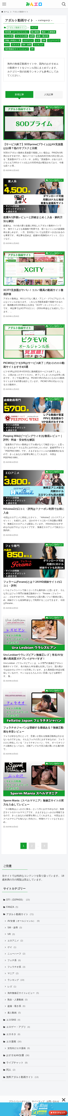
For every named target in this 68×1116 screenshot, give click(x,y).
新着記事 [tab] (19, 94)
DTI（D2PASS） (18, 899)
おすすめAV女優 (17, 1055)
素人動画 (35, 32)
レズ (38, 40)
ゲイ (7, 45)
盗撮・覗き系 (42, 36)
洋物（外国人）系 (12, 40)
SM (43, 40)
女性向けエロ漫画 (18, 1048)
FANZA (12, 907)
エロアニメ (28, 40)
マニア (34, 27)
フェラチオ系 (21, 36)
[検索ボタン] (64, 4)
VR (32, 49)
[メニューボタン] (4, 4)
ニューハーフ (54, 40)
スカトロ (15, 45)
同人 (10, 1069)
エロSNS (13, 1019)
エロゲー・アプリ (18, 1026)
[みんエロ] (34, 4)
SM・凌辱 (26, 45)
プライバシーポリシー (19, 1101)
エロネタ (13, 1034)
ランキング (38, 45)
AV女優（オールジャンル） (16, 32)
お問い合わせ (53, 1101)
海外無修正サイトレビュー (16, 49)
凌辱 (32, 36)
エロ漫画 (13, 1041)
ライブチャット (17, 1062)
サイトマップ (38, 1101)
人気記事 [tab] (48, 94)
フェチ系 (9, 36)
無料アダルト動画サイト (22, 1077)
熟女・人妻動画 (48, 32)
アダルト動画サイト (20, 914)
